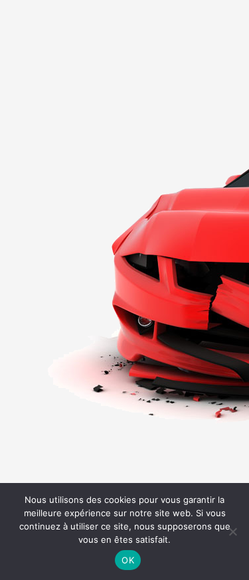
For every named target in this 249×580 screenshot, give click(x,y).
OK (128, 560)
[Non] (232, 531)
